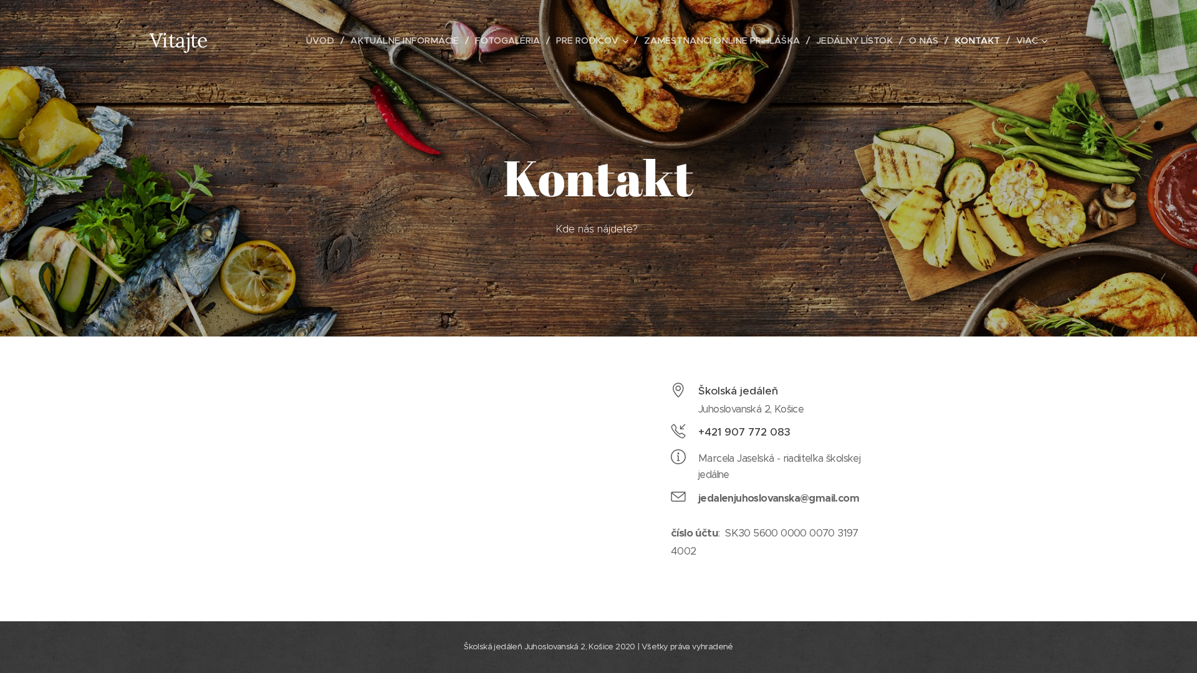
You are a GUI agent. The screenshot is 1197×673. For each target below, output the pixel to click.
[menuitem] (323, 40)
